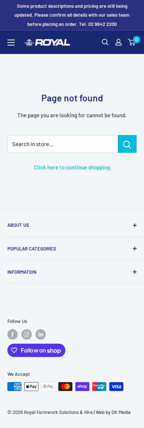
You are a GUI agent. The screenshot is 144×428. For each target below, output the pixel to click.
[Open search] (105, 42)
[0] (131, 42)
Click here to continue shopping (72, 167)
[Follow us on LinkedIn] (40, 334)
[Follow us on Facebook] (12, 334)
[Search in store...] (127, 144)
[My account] (118, 42)
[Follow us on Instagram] (26, 334)
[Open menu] (11, 43)
